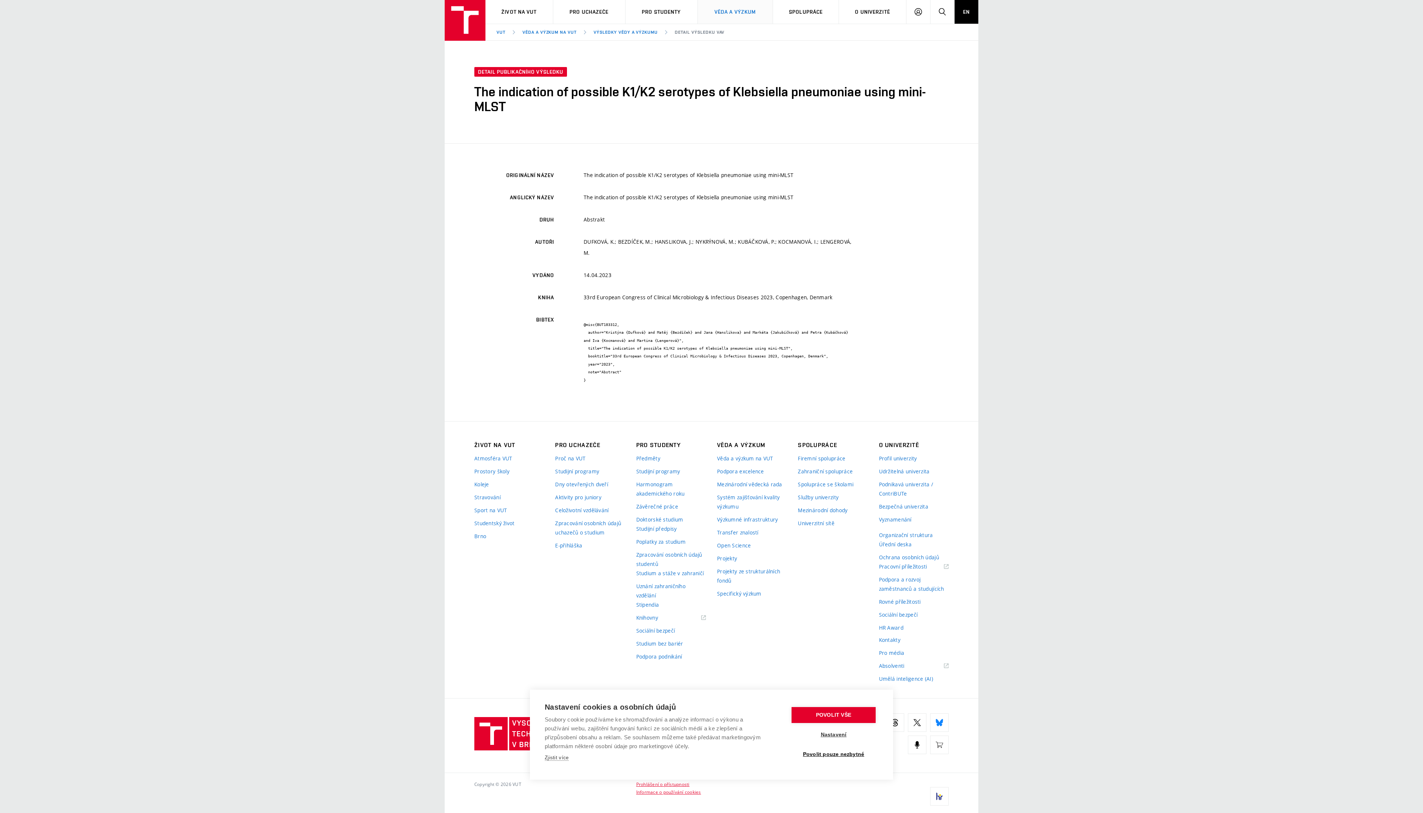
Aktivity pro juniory (578, 497)
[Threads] (895, 722)
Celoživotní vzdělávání (581, 510)
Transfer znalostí (738, 532)
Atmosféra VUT (493, 458)
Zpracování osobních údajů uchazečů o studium (588, 528)
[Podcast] (917, 745)
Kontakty (889, 639)
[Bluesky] (939, 722)
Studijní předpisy (656, 528)
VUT (501, 32)
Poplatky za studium (661, 541)
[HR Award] (939, 796)
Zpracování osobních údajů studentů (669, 559)
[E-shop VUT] (939, 745)
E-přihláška (568, 545)
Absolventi (901, 666)
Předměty (648, 458)
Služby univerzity (818, 497)
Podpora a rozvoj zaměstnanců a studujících (911, 584)
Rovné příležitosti (900, 601)
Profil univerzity (898, 458)
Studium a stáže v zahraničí (670, 573)
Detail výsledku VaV (699, 32)
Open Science (734, 545)
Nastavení (834, 734)
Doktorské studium (659, 519)
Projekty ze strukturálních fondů (748, 576)
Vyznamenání (895, 519)
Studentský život (494, 523)
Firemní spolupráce (821, 458)
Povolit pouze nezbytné (833, 754)
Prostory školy (492, 471)
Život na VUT (519, 12)
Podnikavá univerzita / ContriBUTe (906, 489)
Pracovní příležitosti (912, 567)
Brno (480, 536)
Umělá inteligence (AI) (906, 678)
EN (966, 12)
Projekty (727, 558)
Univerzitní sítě (816, 523)
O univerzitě (872, 12)
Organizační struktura (906, 535)
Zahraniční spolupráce (825, 471)
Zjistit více (557, 757)
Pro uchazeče (589, 12)
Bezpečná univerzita (903, 506)
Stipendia (647, 604)
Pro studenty (661, 12)
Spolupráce (806, 12)
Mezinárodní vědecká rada (749, 484)
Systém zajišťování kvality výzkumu (748, 502)
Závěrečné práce (657, 506)
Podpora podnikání (659, 656)
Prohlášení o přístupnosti (663, 784)
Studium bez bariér (659, 643)
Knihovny (656, 618)
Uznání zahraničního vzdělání (661, 591)
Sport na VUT (490, 510)
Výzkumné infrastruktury (747, 519)
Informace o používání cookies (668, 792)
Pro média (892, 652)
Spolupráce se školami (825, 484)
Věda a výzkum (735, 12)
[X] (917, 722)
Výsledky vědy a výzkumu (626, 32)
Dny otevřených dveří (581, 484)
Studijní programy (577, 471)
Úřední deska (895, 544)
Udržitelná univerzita (904, 471)
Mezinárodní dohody (823, 510)
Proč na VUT (570, 458)
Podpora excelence (740, 471)
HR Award (891, 627)
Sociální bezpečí (655, 630)
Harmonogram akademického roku (660, 489)
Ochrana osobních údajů (909, 557)
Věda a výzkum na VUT (550, 32)
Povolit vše (833, 715)
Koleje (481, 484)
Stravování (487, 497)
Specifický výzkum (739, 593)
